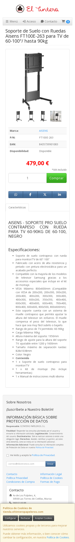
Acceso (31, 21)
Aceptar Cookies (43, 518)
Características (17, 207)
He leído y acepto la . (32, 455)
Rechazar (25, 518)
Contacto (50, 21)
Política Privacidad (17, 478)
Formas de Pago (50, 481)
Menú (13, 21)
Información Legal (51, 474)
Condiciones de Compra (20, 481)
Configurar (10, 518)
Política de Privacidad (44, 447)
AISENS (43, 130)
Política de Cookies (58, 537)
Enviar (50, 463)
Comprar (57, 178)
